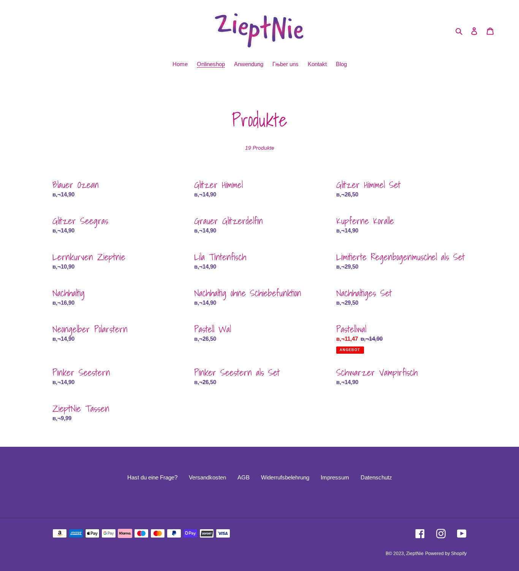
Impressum (335, 477)
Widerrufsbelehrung (285, 477)
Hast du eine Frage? (152, 477)
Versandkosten (207, 477)
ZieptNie (415, 553)
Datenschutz (376, 477)
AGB (243, 477)
